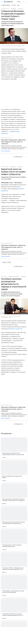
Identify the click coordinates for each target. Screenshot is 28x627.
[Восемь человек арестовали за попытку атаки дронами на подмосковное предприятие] (14, 517)
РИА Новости (13, 166)
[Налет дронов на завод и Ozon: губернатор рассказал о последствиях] (14, 448)
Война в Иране (6, 5)
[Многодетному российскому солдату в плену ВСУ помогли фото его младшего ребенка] (14, 494)
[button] (14, 36)
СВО (14, 5)
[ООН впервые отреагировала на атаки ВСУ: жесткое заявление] (14, 586)
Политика (20, 8)
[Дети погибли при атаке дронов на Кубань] (14, 471)
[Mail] (5, 1)
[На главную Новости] (9, 1)
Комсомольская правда (14, 276)
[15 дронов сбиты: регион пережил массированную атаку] (14, 540)
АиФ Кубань (13, 8)
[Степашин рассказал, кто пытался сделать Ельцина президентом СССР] (14, 609)
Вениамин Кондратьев (16, 328)
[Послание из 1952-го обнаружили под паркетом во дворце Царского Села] (14, 563)
